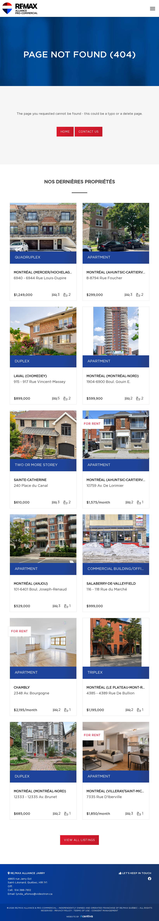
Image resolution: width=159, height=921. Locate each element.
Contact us (89, 131)
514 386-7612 (22, 890)
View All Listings (79, 840)
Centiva (86, 916)
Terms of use (82, 911)
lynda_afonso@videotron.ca (34, 894)
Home (65, 131)
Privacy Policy (63, 911)
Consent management (105, 911)
